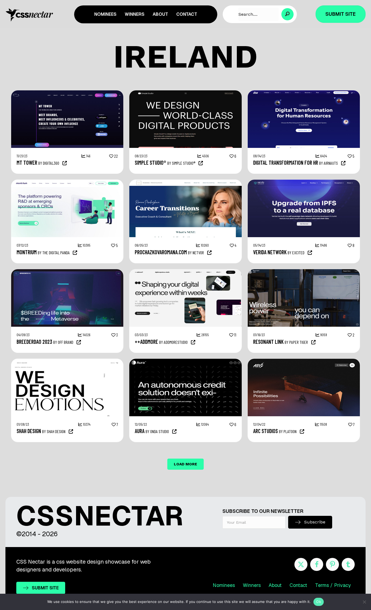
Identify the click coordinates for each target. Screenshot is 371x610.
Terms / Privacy (333, 585)
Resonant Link (268, 341)
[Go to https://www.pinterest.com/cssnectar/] (332, 564)
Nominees (224, 585)
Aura (139, 431)
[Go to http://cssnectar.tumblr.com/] (348, 564)
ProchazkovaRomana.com (161, 252)
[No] (364, 602)
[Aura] (185, 361)
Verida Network (270, 252)
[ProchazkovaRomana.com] (185, 182)
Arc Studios (265, 431)
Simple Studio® (150, 162)
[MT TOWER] (67, 93)
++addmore (146, 341)
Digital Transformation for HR (285, 162)
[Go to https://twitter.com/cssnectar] (300, 564)
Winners (252, 585)
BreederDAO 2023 (34, 341)
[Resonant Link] (304, 272)
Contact (298, 585)
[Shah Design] (67, 361)
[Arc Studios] (304, 361)
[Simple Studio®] (185, 93)
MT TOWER (27, 162)
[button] (287, 14)
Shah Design (29, 431)
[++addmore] (185, 272)
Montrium (27, 252)
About (275, 585)
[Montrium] (67, 182)
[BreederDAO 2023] (67, 272)
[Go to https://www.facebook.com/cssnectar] (316, 564)
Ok (318, 601)
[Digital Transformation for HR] (304, 93)
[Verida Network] (304, 182)
